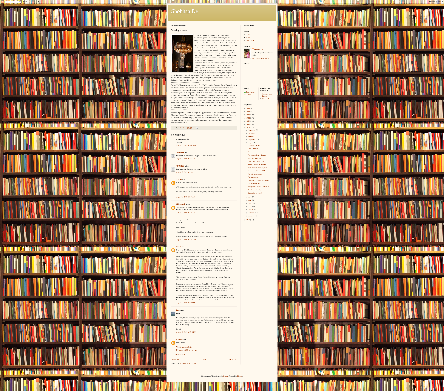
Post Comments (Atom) (188, 363)
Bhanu (248, 37)
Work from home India (183, 347)
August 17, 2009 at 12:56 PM (186, 303)
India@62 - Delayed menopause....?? (260, 180)
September (252, 139)
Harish (178, 247)
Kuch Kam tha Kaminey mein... (258, 168)
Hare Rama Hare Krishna (256, 161)
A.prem (179, 179)
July (250, 197)
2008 (248, 220)
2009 (248, 127)
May (250, 203)
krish (178, 310)
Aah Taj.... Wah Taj (254, 190)
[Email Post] (196, 128)
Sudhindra (249, 35)
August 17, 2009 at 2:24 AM (185, 212)
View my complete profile (260, 58)
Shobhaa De (184, 11)
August (251, 143)
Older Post (233, 359)
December (252, 130)
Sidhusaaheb (180, 204)
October (251, 136)
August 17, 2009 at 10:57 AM (186, 239)
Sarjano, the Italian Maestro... (258, 164)
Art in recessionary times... (257, 155)
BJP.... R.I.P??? (253, 149)
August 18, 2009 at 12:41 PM (186, 332)
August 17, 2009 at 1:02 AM (185, 159)
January (251, 216)
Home (204, 359)
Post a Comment (179, 355)
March (250, 209)
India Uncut (250, 40)
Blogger (239, 376)
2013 (248, 115)
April (250, 206)
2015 (248, 108)
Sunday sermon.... (254, 177)
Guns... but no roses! (255, 193)
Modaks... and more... (255, 152)
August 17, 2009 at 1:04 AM (185, 172)
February (251, 213)
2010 (248, 124)
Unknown (179, 339)
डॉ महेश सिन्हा (180, 152)
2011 (248, 121)
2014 (248, 111)
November (252, 133)
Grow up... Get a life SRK (256, 171)
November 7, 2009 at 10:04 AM (186, 350)
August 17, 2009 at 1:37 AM (185, 197)
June (250, 200)
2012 (248, 118)
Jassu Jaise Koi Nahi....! (256, 158)
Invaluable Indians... (254, 183)
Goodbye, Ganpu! (254, 145)
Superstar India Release (267, 95)
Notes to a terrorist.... (255, 174)
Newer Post (175, 359)
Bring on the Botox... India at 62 (259, 186)
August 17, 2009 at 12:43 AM (186, 145)
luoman (225, 376)
